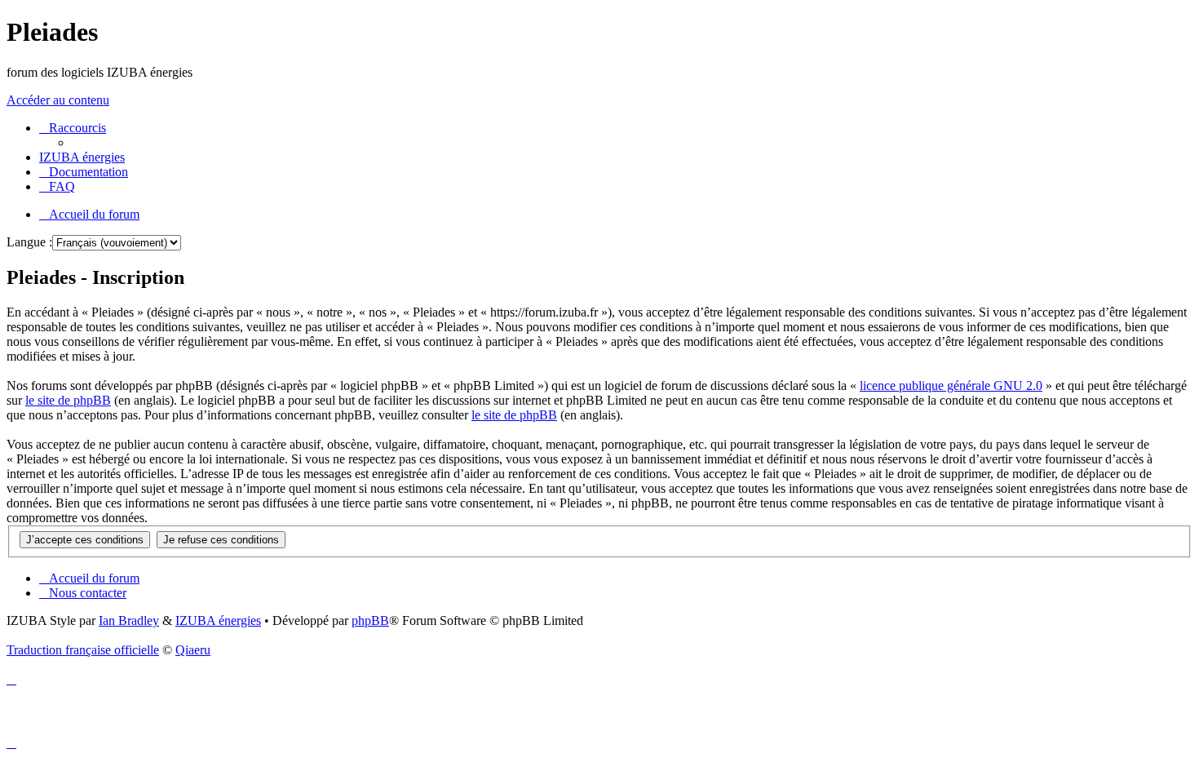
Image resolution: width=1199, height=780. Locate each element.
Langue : (29, 242)
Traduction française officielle (83, 650)
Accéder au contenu (58, 100)
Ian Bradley (129, 620)
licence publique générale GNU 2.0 (951, 385)
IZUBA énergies (218, 620)
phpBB (370, 620)
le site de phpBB (68, 400)
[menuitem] (82, 157)
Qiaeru (192, 650)
